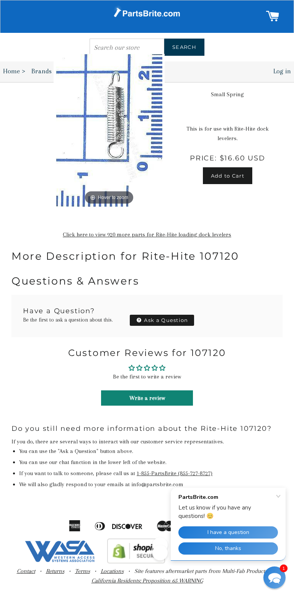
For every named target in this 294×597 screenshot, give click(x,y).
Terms (82, 571)
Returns (55, 571)
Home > (14, 71)
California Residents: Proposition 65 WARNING (147, 580)
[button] (274, 577)
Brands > (46, 71)
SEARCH (184, 47)
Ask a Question (165, 320)
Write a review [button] (147, 398)
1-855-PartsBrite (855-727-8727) (174, 473)
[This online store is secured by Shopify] (136, 561)
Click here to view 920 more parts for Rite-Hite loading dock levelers (147, 234)
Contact (26, 571)
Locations (112, 571)
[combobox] (127, 47)
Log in (282, 71)
